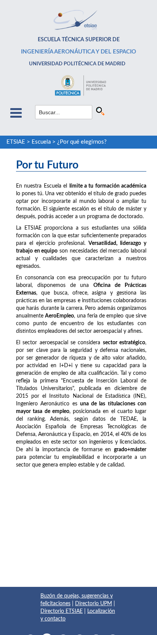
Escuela (41, 142)
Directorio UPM (93, 603)
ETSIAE (15, 142)
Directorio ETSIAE (61, 611)
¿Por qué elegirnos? (82, 142)
